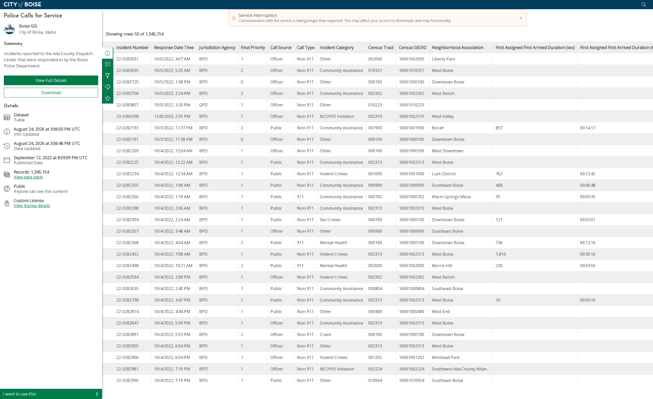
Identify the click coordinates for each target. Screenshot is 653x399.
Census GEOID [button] (412, 47)
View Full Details (51, 80)
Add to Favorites (107, 98)
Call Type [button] (306, 47)
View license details (32, 205)
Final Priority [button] (253, 47)
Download (51, 92)
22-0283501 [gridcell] (127, 59)
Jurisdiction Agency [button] (217, 47)
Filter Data (107, 75)
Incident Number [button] (132, 47)
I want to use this (19, 394)
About (107, 53)
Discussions (107, 64)
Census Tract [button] (381, 47)
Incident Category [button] (337, 47)
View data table (28, 177)
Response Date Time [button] (174, 47)
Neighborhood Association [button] (457, 47)
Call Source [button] (281, 47)
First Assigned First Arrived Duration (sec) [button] (535, 47)
